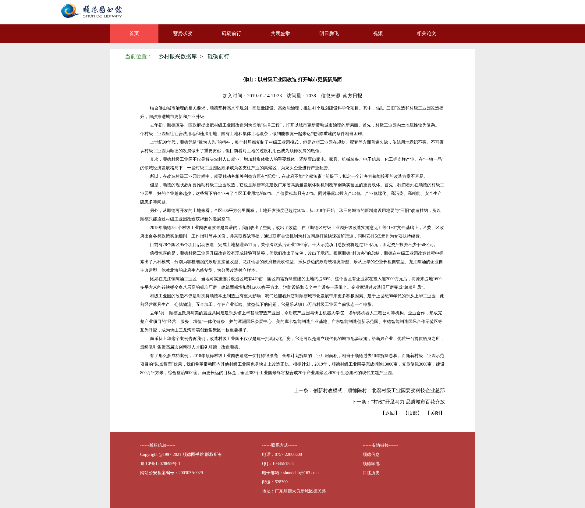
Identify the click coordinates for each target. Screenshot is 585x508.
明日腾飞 (329, 33)
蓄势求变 (183, 33)
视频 (378, 33)
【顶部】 (412, 413)
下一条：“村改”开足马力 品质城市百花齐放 (398, 401)
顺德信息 (371, 454)
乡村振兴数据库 (177, 56)
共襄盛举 (280, 33)
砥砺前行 (231, 33)
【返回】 (390, 413)
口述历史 (371, 472)
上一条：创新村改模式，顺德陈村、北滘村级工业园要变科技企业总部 (369, 390)
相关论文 (426, 33)
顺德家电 (371, 463)
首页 (134, 33)
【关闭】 (435, 413)
